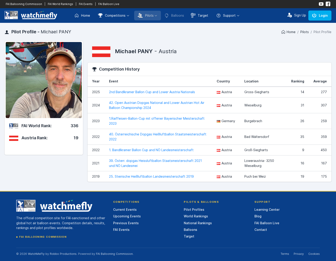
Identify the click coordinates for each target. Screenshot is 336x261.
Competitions (115, 15)
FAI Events (86, 4)
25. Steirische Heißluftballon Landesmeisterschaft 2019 (151, 176)
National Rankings (198, 223)
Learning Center (267, 209)
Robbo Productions (63, 254)
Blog (257, 216)
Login (323, 15)
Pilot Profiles (194, 209)
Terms (284, 254)
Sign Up (300, 15)
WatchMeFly (36, 254)
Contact (260, 230)
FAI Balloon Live (108, 4)
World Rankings (196, 216)
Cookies (314, 254)
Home (85, 15)
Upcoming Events (127, 216)
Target (203, 15)
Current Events (125, 209)
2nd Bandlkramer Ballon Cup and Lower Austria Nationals (152, 92)
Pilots (149, 15)
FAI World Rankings (60, 4)
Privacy (299, 254)
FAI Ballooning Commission (24, 4)
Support (229, 15)
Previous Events (126, 223)
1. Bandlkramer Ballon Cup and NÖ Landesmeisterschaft (151, 150)
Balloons (190, 230)
